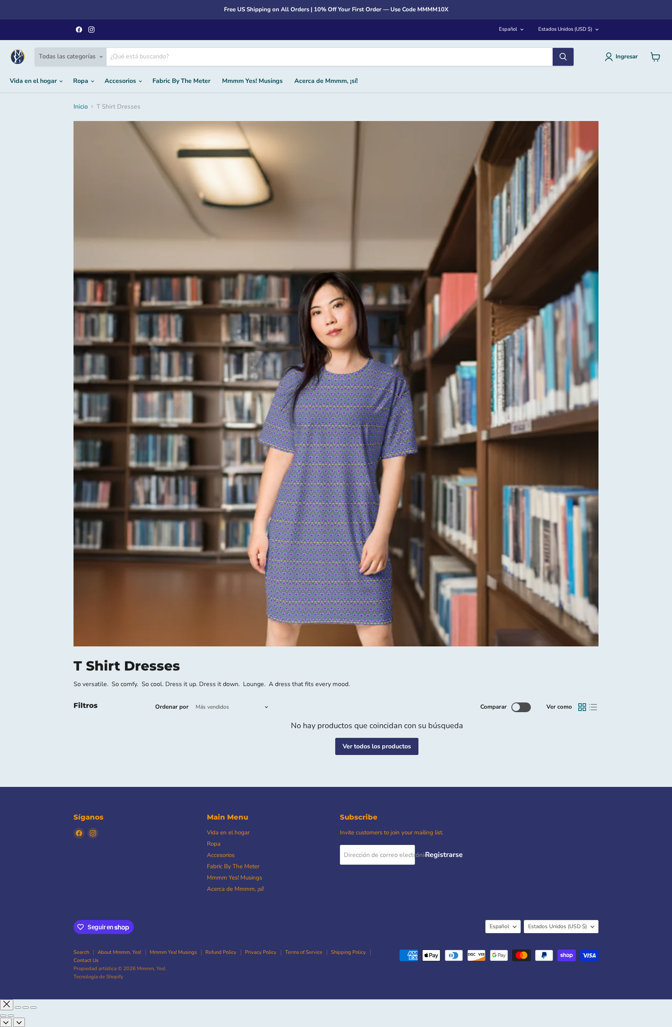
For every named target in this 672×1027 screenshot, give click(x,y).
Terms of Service (303, 952)
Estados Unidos (565, 29)
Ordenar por (172, 707)
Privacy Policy (260, 952)
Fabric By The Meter (181, 81)
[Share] (18, 1007)
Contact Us (86, 960)
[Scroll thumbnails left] (6, 1022)
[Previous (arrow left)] (3, 1016)
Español (508, 29)
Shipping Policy (348, 952)
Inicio (81, 106)
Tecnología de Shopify (98, 976)
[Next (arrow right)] (11, 1016)
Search (81, 952)
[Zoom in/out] (33, 1007)
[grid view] (582, 707)
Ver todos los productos (377, 746)
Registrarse (444, 854)
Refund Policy (220, 952)
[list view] (593, 707)
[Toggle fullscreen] (26, 1007)
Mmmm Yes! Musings (252, 81)
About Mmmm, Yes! (119, 952)
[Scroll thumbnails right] (19, 1022)
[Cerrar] (6, 1004)
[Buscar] (563, 57)
